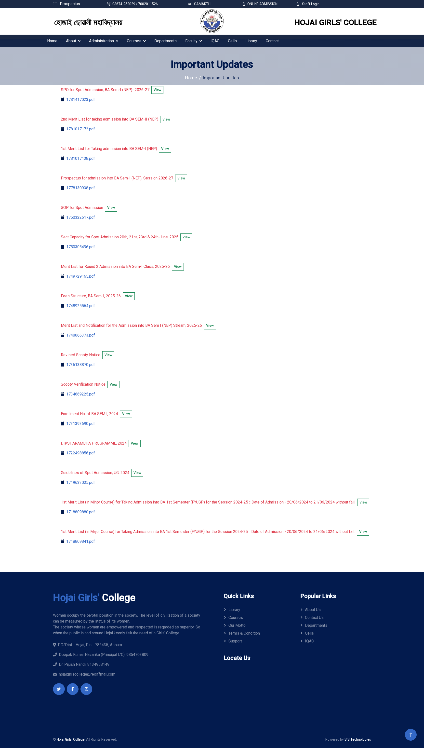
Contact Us (314, 617)
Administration (101, 41)
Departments (165, 41)
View (157, 90)
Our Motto (237, 625)
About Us (313, 609)
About (71, 41)
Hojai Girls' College (71, 739)
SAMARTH (202, 4)
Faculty (191, 41)
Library (251, 41)
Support (235, 641)
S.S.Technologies (357, 739)
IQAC (215, 41)
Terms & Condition (244, 633)
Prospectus (69, 3)
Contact (272, 41)
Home (52, 41)
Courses (134, 41)
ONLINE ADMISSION (262, 4)
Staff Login (310, 4)
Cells (232, 41)
